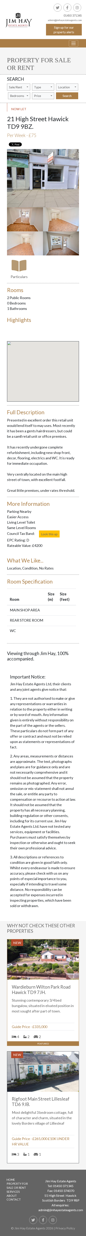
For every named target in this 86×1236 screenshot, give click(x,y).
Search (67, 96)
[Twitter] (57, 8)
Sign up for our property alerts (64, 29)
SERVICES (13, 1191)
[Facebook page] (67, 8)
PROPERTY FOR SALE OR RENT (17, 1185)
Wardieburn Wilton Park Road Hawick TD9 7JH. (41, 989)
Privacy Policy (65, 1228)
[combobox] (18, 87)
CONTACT (14, 1199)
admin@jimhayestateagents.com (60, 1210)
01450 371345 (73, 15)
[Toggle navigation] (73, 43)
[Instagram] (77, 8)
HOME (11, 1179)
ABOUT (12, 1195)
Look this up (49, 534)
